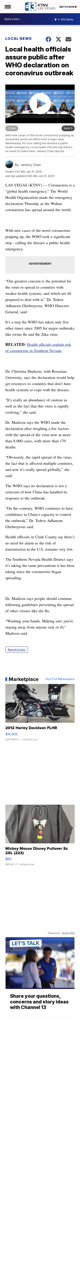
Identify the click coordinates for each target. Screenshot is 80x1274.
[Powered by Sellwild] (68, 933)
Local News (18, 38)
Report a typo (17, 649)
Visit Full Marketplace (60, 679)
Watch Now (67, 7)
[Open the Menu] (7, 6)
